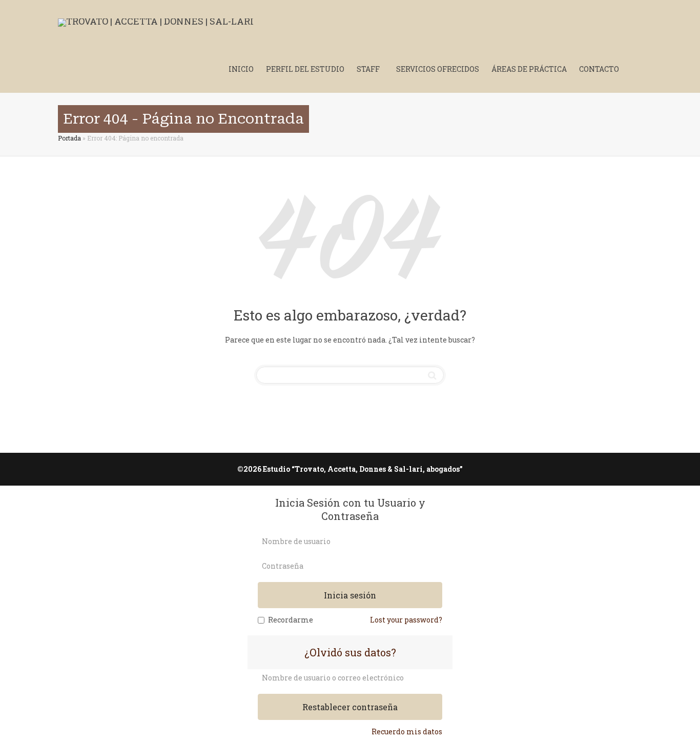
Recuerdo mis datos (407, 731)
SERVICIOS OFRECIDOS (437, 69)
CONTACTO (599, 69)
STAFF (369, 69)
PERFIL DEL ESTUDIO (305, 69)
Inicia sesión (350, 595)
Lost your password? (406, 620)
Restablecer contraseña (350, 706)
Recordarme (290, 620)
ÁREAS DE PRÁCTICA (529, 69)
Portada (69, 138)
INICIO (241, 69)
